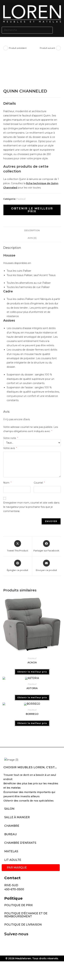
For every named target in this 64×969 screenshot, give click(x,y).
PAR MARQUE (17, 867)
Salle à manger (17, 817)
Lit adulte (12, 859)
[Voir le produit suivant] (58, 48)
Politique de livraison (23, 924)
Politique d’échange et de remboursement (25, 915)
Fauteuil (21, 198)
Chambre (11, 825)
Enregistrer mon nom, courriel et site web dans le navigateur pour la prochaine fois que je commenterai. (31, 507)
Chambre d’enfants (20, 842)
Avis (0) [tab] (32, 238)
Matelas (11, 851)
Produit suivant (47, 48)
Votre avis (10, 448)
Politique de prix (18, 905)
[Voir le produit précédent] (5, 48)
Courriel (39, 482)
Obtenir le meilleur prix (32, 210)
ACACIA (32, 662)
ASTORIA (32, 688)
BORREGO (32, 713)
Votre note (10, 438)
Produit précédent (18, 48)
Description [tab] (32, 230)
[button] (59, 30)
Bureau (10, 834)
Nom (7, 482)
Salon (9, 808)
